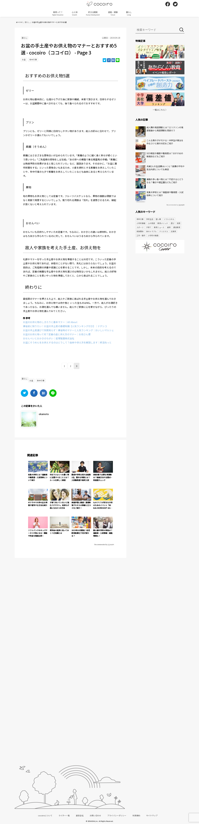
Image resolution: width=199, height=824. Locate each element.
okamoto (44, 414)
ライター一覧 (64, 815)
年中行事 (33, 59)
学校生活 (149, 219)
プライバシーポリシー (116, 815)
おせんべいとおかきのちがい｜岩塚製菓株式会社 (48, 338)
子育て (148, 227)
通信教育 (176, 227)
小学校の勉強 (153, 235)
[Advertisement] (159, 278)
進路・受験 (113, 13)
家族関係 (140, 231)
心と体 (75, 13)
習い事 (158, 219)
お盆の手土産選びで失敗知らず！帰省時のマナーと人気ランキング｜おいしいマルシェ (68, 330)
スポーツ (140, 227)
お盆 (24, 59)
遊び (172, 223)
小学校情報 (141, 223)
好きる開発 (93, 13)
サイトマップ (152, 815)
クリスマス (163, 231)
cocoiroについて (45, 815)
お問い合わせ (95, 815)
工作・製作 (141, 235)
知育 (178, 223)
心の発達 (151, 223)
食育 (169, 227)
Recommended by (101, 544)
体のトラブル (151, 231)
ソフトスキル (169, 219)
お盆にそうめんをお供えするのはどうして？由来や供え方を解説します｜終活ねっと (67, 342)
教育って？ (57, 13)
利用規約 (136, 815)
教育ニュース (159, 227)
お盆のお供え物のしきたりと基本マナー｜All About (50, 322)
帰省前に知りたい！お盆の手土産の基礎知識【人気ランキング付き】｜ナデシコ (65, 326)
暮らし (129, 13)
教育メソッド (162, 223)
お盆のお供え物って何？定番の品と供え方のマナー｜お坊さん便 (56, 334)
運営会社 (79, 815)
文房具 (173, 231)
